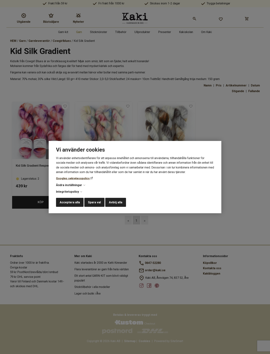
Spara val (94, 202)
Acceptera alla (70, 202)
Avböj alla (115, 202)
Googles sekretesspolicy (73, 178)
